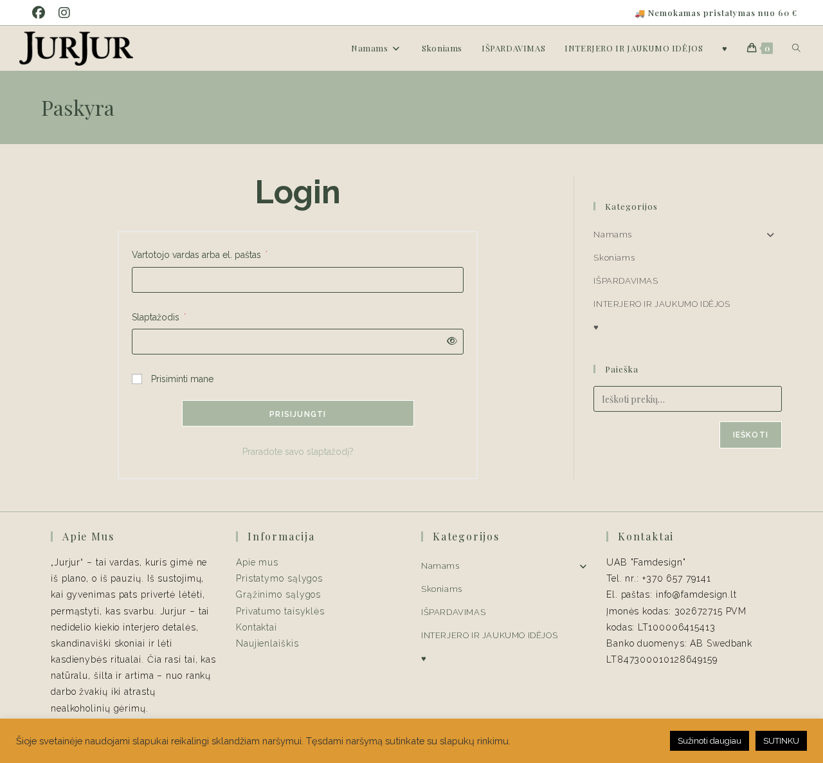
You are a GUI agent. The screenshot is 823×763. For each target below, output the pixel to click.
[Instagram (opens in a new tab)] (67, 12)
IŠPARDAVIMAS (625, 281)
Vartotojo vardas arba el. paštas (199, 254)
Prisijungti (297, 414)
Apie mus (257, 562)
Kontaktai (256, 627)
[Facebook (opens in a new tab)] (43, 12)
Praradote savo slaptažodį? (298, 451)
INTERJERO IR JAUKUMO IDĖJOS (661, 304)
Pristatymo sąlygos (279, 578)
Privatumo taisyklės (280, 611)
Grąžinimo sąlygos (278, 594)
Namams (612, 234)
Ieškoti (750, 434)
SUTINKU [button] (781, 741)
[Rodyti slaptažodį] (450, 341)
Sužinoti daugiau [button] (709, 741)
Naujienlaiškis (267, 643)
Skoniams (614, 257)
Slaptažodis (159, 316)
